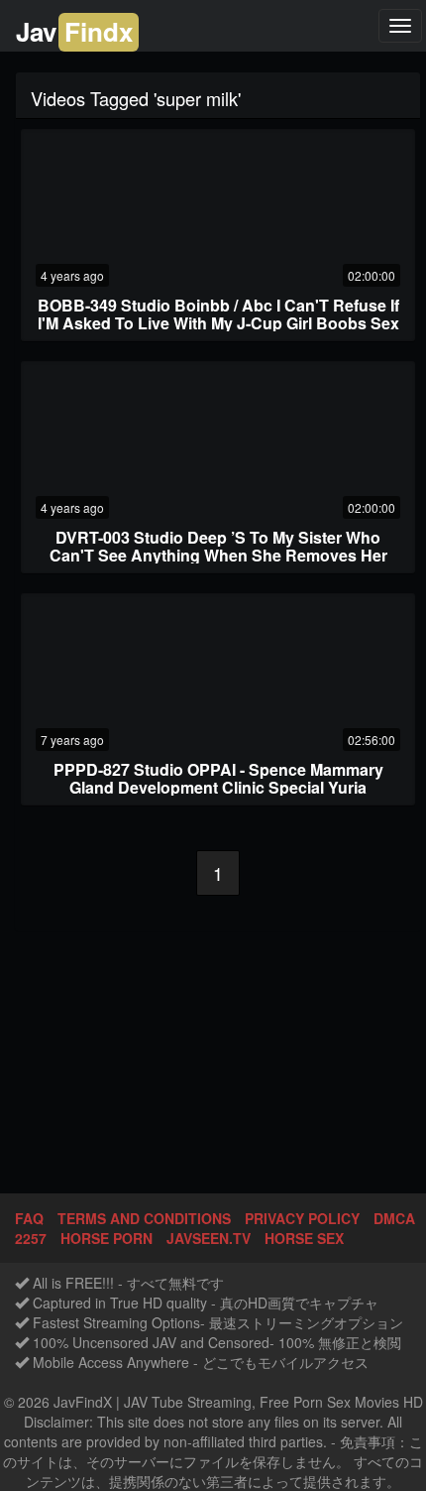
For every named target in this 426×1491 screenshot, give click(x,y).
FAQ (29, 1218)
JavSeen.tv (208, 1238)
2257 (31, 1238)
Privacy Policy (302, 1218)
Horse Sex (304, 1238)
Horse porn (106, 1238)
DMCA (394, 1218)
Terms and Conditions (144, 1218)
